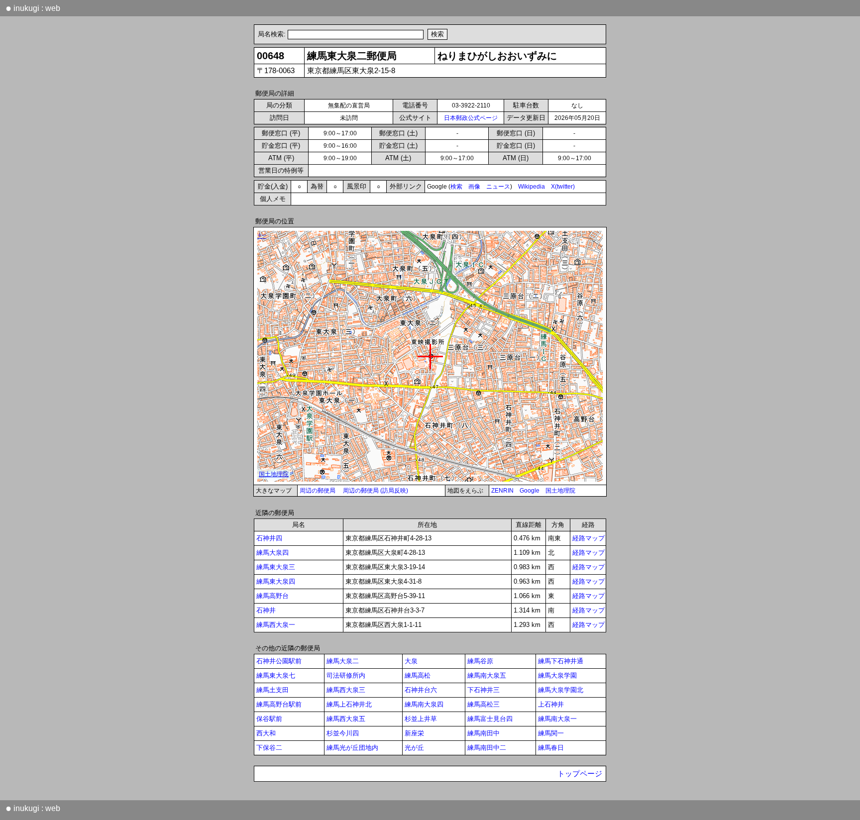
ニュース (498, 186)
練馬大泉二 (342, 661)
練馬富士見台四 (490, 718)
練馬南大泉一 (557, 718)
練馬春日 (551, 747)
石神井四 (269, 538)
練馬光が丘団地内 (352, 747)
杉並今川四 (342, 733)
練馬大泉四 (272, 552)
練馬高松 (417, 675)
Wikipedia (531, 186)
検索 (456, 186)
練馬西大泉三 (345, 690)
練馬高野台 (272, 596)
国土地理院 (560, 490)
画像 (474, 186)
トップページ (579, 774)
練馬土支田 (272, 690)
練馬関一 (551, 733)
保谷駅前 (269, 718)
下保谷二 (269, 747)
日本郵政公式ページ (471, 117)
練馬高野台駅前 (279, 704)
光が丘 (414, 747)
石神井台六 (421, 690)
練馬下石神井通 (560, 661)
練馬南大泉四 (424, 704)
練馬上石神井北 (349, 704)
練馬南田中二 (486, 747)
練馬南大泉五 (486, 675)
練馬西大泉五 (345, 718)
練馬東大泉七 (275, 675)
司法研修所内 (345, 675)
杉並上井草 (421, 718)
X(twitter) (563, 186)
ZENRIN (502, 490)
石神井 (266, 610)
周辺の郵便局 (317, 490)
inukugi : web (32, 7)
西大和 (266, 733)
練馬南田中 (483, 733)
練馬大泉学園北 (560, 690)
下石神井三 (483, 690)
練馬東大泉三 (275, 567)
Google (529, 490)
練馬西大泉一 (275, 624)
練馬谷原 (480, 661)
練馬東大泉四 (275, 581)
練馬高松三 (483, 704)
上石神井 (551, 704)
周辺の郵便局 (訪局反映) (375, 490)
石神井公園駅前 (279, 661)
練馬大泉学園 (557, 675)
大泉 (411, 661)
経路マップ (588, 538)
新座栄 (414, 733)
